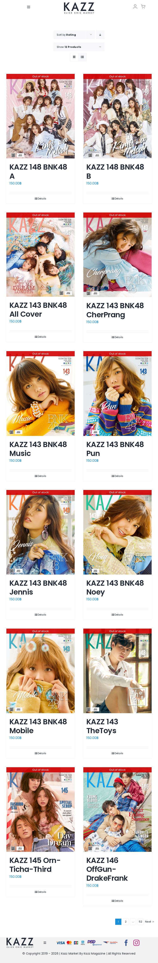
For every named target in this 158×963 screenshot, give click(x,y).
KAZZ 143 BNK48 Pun (115, 449)
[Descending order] (100, 35)
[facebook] (126, 943)
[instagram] (136, 943)
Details (42, 198)
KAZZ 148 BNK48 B (115, 171)
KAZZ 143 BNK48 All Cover (38, 309)
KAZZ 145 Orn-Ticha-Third (34, 864)
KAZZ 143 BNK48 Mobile (38, 726)
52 (140, 922)
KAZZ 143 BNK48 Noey (115, 587)
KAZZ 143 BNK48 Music (38, 449)
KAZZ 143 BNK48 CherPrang (115, 310)
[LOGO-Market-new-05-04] (79, 3)
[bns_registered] (94, 940)
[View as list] (82, 57)
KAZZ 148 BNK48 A (38, 171)
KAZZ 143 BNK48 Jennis (38, 587)
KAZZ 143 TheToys (102, 726)
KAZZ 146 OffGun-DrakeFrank (107, 869)
